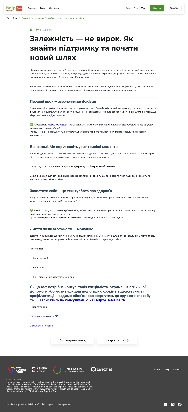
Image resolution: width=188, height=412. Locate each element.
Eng (128, 8)
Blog (42, 8)
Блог (15, 18)
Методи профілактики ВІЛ (44, 316)
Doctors (32, 8)
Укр (143, 8)
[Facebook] (180, 404)
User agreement (64, 404)
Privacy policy (48, 404)
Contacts (54, 8)
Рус (136, 8)
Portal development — (22, 404)
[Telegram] (165, 404)
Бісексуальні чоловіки (41, 325)
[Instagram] (172, 404)
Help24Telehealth (58, 124)
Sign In (157, 8)
